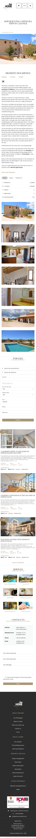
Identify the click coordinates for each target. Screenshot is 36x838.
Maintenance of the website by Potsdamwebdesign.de (18, 837)
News (18, 789)
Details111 (18, 450)
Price (3, 399)
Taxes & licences (18, 776)
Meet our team (18, 721)
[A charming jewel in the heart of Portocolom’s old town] (18, 448)
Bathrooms (5, 412)
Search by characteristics (11, 368)
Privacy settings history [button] (18, 827)
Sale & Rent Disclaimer (8, 172)
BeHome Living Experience (18, 786)
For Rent (12, 77)
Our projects (18, 742)
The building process (18, 745)
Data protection (17, 823)
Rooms (4, 406)
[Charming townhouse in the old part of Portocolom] (18, 492)
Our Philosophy (18, 718)
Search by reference (10, 372)
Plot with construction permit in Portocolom (15, 540)
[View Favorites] (18, 5)
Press (18, 732)
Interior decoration (18, 765)
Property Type (5, 392)
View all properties (18, 562)
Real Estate (18, 762)
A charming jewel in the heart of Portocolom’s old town (15, 452)
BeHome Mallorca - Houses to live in (7, 7)
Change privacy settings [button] (17, 825)
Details (5, 178)
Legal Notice (17, 821)
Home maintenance (18, 773)
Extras (11, 178)
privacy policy (27, 677)
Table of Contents (18, 705)
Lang (24, 5)
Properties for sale (7, 32)
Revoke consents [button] (18, 829)
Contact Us (19, 178)
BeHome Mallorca (15, 833)
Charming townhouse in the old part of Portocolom (18, 496)
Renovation (18, 769)
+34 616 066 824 (19, 813)
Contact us (18, 728)
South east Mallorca (18, 749)
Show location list (7, 383)
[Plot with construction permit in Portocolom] (18, 536)
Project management (18, 758)
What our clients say (18, 725)
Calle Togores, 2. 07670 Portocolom (19, 811)
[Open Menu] (30, 5)
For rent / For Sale (6, 387)
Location (4, 377)
